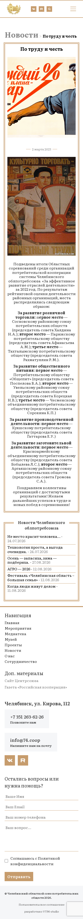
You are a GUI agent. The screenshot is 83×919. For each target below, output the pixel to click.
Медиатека (15, 633)
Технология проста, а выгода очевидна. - (35, 549)
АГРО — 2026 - (29, 569)
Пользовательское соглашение (42, 904)
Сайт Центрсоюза (22, 680)
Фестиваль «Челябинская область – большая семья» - (40, 577)
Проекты (13, 644)
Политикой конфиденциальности (35, 860)
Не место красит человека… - (34, 538)
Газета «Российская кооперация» (36, 687)
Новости (21, 34)
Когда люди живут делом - (32, 588)
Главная (12, 622)
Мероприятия (18, 628)
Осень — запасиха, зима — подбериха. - (32, 560)
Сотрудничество (21, 661)
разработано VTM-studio (41, 911)
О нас (10, 656)
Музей (11, 639)
